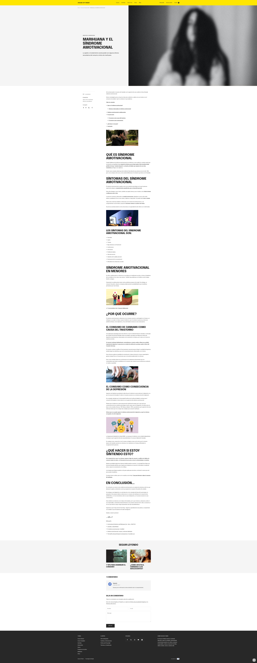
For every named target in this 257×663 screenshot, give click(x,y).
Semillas (123, 2)
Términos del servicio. (111, 603)
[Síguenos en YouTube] (138, 640)
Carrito (176, 2)
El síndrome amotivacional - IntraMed (115, 529)
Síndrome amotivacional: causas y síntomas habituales (119, 531)
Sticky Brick (80, 645)
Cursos (117, 2)
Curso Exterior (81, 638)
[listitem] (83, 107)
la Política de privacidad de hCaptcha (137, 602)
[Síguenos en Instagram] (135, 640)
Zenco (79, 647)
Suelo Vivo (129, 2)
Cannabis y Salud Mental (112, 526)
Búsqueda (162, 2)
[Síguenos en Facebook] (127, 640)
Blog (140, 2)
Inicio (79, 7)
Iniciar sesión (169, 2)
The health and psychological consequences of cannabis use (121, 533)
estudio (110, 398)
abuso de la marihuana (89, 35)
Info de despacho (104, 638)
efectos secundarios (87, 101)
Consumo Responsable (85, 7)
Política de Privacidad (105, 643)
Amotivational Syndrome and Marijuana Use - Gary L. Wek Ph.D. (121, 524)
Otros (135, 2)
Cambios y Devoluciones (106, 640)
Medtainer (80, 651)
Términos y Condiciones (106, 645)
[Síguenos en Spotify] (142, 640)
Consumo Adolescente (123, 308)
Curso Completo (81, 640)
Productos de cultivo (82, 649)
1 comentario (87, 94)
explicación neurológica (113, 333)
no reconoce (129, 436)
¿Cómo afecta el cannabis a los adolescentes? (137, 567)
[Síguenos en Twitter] (131, 640)
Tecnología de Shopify (89, 658)
